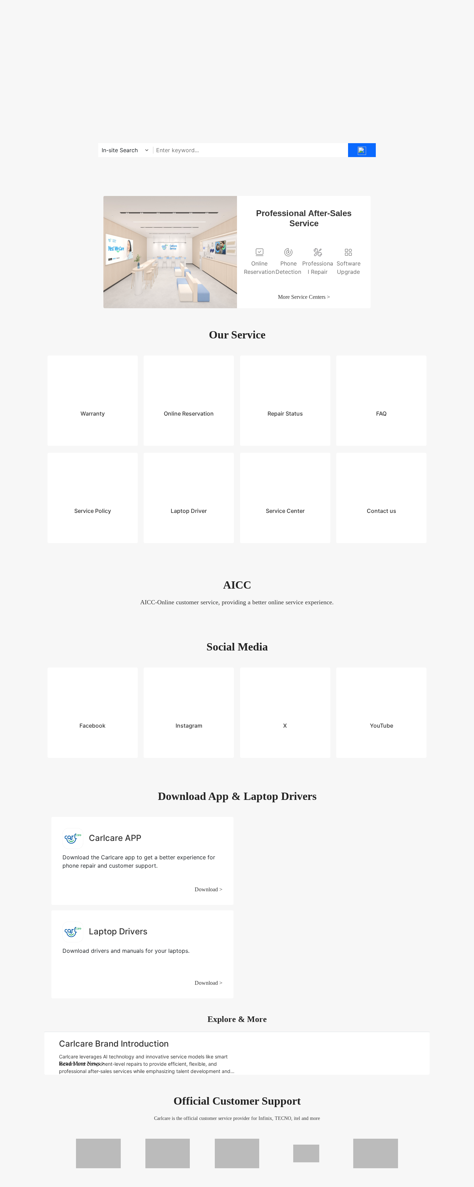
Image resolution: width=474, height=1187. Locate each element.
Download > (208, 809)
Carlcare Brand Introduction (114, 963)
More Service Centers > (304, 297)
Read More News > (81, 983)
